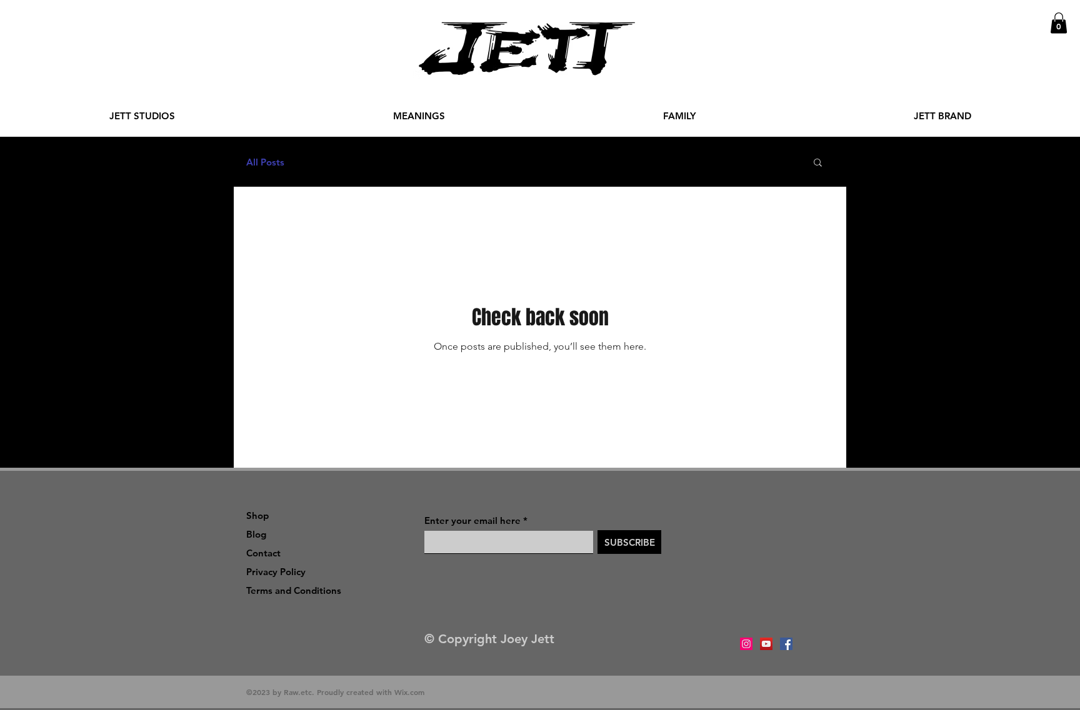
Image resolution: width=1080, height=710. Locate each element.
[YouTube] (766, 644)
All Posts (265, 162)
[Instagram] (746, 644)
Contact (263, 553)
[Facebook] (786, 644)
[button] (1059, 22)
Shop (257, 515)
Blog (256, 534)
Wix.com (409, 692)
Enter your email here (472, 520)
